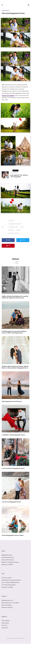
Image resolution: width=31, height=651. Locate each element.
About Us (4, 625)
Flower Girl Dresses (8, 559)
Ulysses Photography (8, 95)
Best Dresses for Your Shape (10, 602)
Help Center (5, 623)
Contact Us (5, 627)
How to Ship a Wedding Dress (10, 582)
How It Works (6, 620)
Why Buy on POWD (7, 564)
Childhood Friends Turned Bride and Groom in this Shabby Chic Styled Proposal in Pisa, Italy (15, 297)
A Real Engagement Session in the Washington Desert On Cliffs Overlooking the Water (14, 332)
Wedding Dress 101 (7, 600)
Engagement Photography (15, 223)
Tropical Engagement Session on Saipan (13, 535)
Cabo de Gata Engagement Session (11, 501)
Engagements (6, 10)
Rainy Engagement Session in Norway (12, 401)
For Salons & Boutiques (9, 585)
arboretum (11, 220)
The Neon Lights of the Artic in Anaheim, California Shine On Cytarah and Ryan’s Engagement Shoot (15, 367)
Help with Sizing (6, 605)
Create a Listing (6, 577)
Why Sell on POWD (7, 587)
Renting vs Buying (7, 607)
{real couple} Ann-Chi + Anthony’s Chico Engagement (19, 175)
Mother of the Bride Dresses (10, 562)
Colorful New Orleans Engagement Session (13, 435)
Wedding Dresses (7, 555)
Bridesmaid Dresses (8, 557)
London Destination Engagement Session (13, 468)
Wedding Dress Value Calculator (11, 580)
